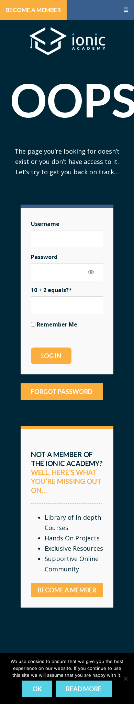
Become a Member (33, 9)
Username (45, 224)
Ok (37, 689)
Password (44, 257)
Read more (83, 689)
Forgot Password (61, 391)
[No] (125, 678)
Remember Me (56, 324)
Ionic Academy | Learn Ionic (67, 41)
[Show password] (91, 271)
